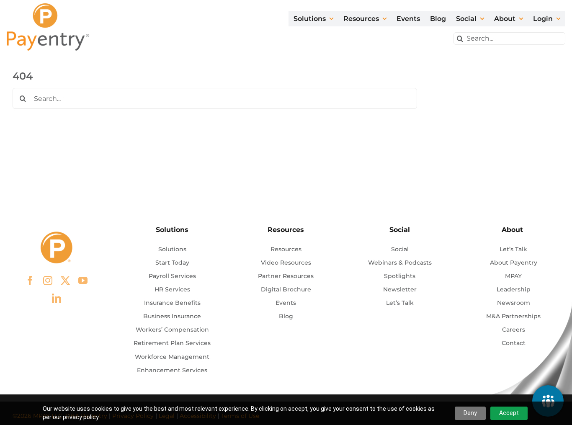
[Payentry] (48, 6)
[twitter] (65, 280)
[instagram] (47, 280)
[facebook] (30, 280)
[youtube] (83, 280)
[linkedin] (56, 298)
